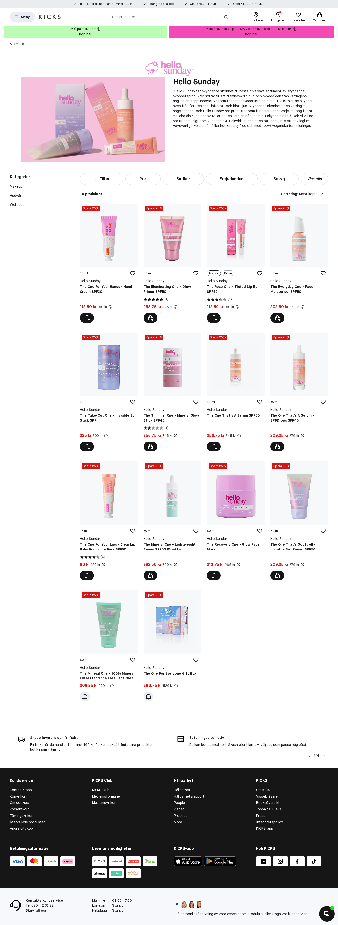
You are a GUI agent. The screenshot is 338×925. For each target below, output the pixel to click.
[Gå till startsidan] (50, 17)
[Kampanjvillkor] (110, 307)
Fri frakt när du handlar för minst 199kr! (105, 4)
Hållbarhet (182, 790)
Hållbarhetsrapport (189, 796)
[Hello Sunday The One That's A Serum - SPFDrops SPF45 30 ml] (299, 392)
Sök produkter (123, 16)
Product (180, 815)
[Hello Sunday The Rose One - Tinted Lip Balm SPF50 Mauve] (236, 263)
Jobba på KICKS (268, 809)
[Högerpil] (334, 32)
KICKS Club (100, 790)
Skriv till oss (36, 910)
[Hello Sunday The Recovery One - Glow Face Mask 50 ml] (236, 520)
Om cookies (19, 802)
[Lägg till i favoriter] (133, 273)
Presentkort (19, 809)
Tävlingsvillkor (21, 815)
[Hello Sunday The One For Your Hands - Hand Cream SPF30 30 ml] (109, 263)
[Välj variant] (214, 318)
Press (260, 815)
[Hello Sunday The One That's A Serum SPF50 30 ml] (236, 392)
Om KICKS (264, 790)
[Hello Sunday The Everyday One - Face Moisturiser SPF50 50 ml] (299, 263)
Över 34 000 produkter (249, 4)
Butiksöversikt (268, 802)
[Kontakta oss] (327, 914)
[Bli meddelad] (85, 696)
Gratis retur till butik (203, 4)
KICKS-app (264, 828)
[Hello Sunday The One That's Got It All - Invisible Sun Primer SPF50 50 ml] (299, 520)
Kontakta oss (21, 790)
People (179, 802)
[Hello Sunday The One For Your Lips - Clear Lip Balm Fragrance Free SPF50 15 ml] (109, 520)
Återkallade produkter (27, 822)
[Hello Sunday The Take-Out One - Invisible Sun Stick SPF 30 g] (109, 392)
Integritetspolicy (269, 822)
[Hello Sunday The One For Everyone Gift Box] (172, 645)
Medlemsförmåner (106, 796)
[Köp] (87, 318)
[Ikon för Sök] (226, 17)
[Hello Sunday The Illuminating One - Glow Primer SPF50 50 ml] (172, 263)
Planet (179, 809)
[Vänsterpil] (309, 756)
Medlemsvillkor (104, 802)
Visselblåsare (267, 796)
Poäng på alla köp (161, 4)
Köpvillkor (17, 796)
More (178, 822)
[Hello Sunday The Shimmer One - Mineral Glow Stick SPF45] (172, 392)
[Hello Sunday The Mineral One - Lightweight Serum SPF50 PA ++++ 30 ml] (172, 520)
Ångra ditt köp (21, 828)
